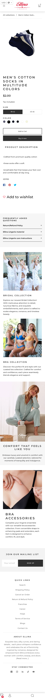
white (22, 121)
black (8, 121)
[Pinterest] (9, 185)
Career (23, 609)
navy (17, 121)
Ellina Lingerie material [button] (13, 232)
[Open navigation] (5, 6)
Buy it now (22, 138)
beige (27, 121)
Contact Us (23, 628)
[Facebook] (4, 185)
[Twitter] (15, 185)
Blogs (22, 623)
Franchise (22, 604)
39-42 (13, 112)
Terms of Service (22, 618)
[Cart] (39, 6)
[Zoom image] (22, 44)
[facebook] (11, 671)
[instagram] (17, 671)
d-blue (13, 121)
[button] (7, 3)
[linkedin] (22, 671)
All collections (9, 15)
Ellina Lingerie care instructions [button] (17, 238)
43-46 (32, 112)
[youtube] (33, 671)
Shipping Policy (22, 590)
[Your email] (10, 563)
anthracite (4, 121)
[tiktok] (28, 671)
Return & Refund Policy (22, 599)
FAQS (22, 614)
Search (22, 585)
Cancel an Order (22, 594)
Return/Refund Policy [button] (13, 225)
